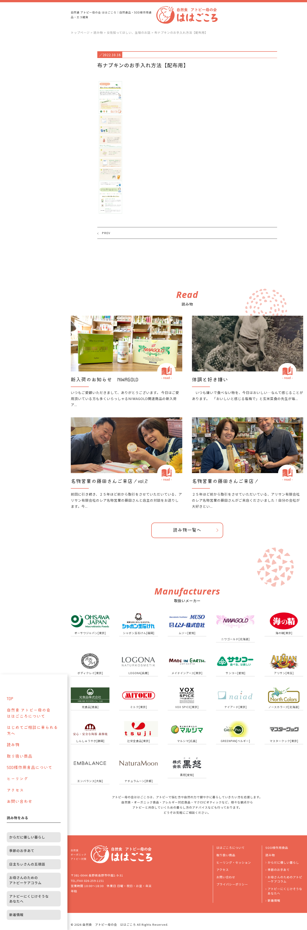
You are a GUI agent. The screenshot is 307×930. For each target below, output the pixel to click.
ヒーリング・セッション (233, 862)
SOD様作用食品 (276, 847)
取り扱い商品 (225, 855)
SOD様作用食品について (29, 767)
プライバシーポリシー (232, 884)
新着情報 (274, 900)
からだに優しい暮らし (283, 862)
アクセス (222, 869)
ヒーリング (17, 779)
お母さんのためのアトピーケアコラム (285, 879)
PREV (106, 233)
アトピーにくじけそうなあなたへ (285, 891)
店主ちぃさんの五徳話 (27, 864)
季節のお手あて (279, 869)
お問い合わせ (225, 877)
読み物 (270, 855)
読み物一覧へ (187, 530)
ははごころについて (230, 847)
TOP (10, 699)
